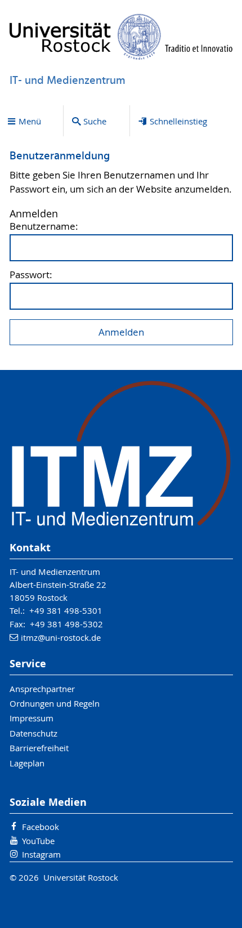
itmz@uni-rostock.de (61, 637)
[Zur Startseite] (121, 36)
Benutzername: (44, 226)
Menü (30, 121)
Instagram (41, 854)
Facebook (40, 826)
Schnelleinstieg (178, 121)
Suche (94, 121)
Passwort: (31, 275)
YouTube (38, 840)
